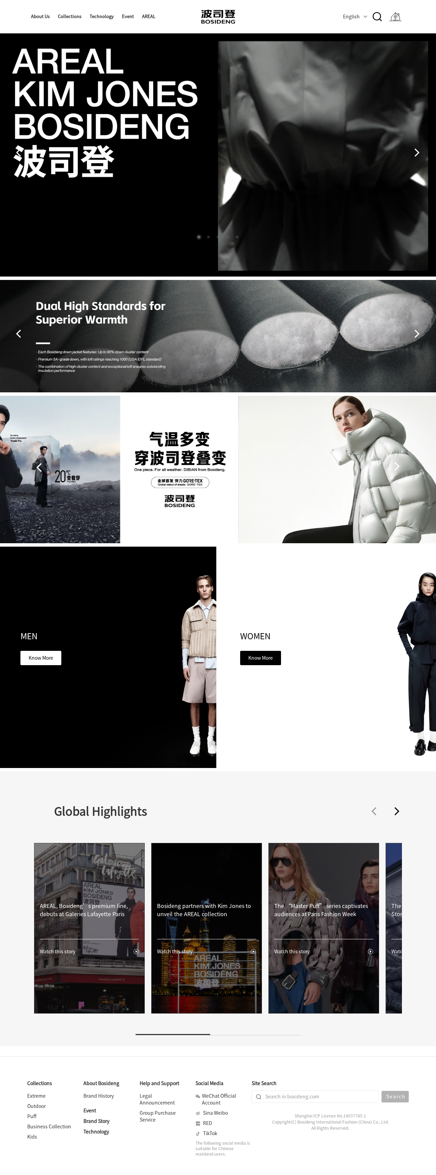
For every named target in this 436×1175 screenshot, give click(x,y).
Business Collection (49, 1126)
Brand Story (96, 1121)
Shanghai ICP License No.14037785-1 (330, 1116)
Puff (31, 1116)
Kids (32, 1136)
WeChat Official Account (219, 1099)
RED (207, 1123)
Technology (96, 1131)
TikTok (209, 1133)
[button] (199, 237)
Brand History (98, 1096)
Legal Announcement (157, 1099)
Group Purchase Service (158, 1116)
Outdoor (36, 1106)
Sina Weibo (215, 1113)
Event (89, 1110)
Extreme (36, 1096)
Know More (41, 658)
